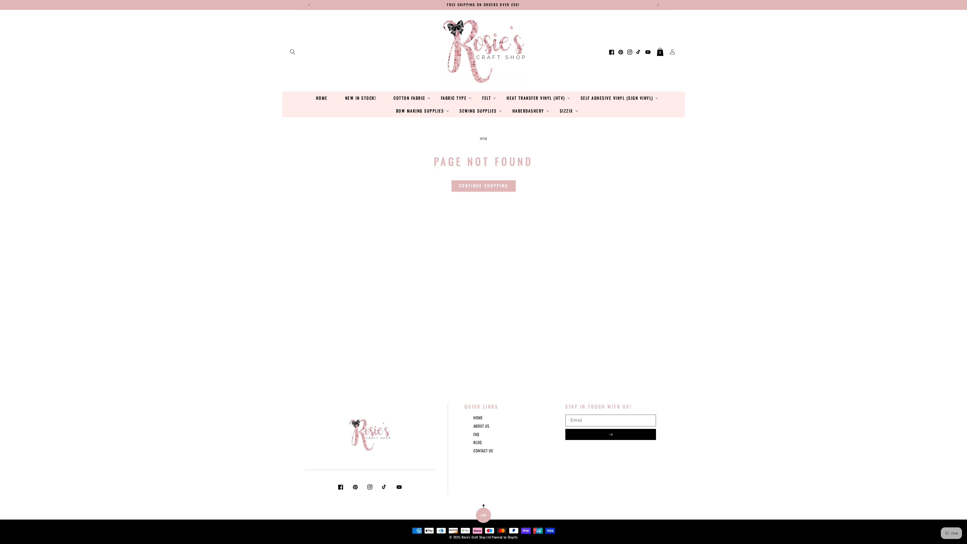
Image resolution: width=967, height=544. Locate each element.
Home (478, 417)
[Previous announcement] (309, 5)
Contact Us (483, 450)
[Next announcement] (658, 5)
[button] (292, 50)
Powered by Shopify (505, 537)
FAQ (476, 434)
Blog (477, 442)
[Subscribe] (610, 434)
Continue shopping (483, 186)
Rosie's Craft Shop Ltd (476, 537)
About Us (481, 426)
